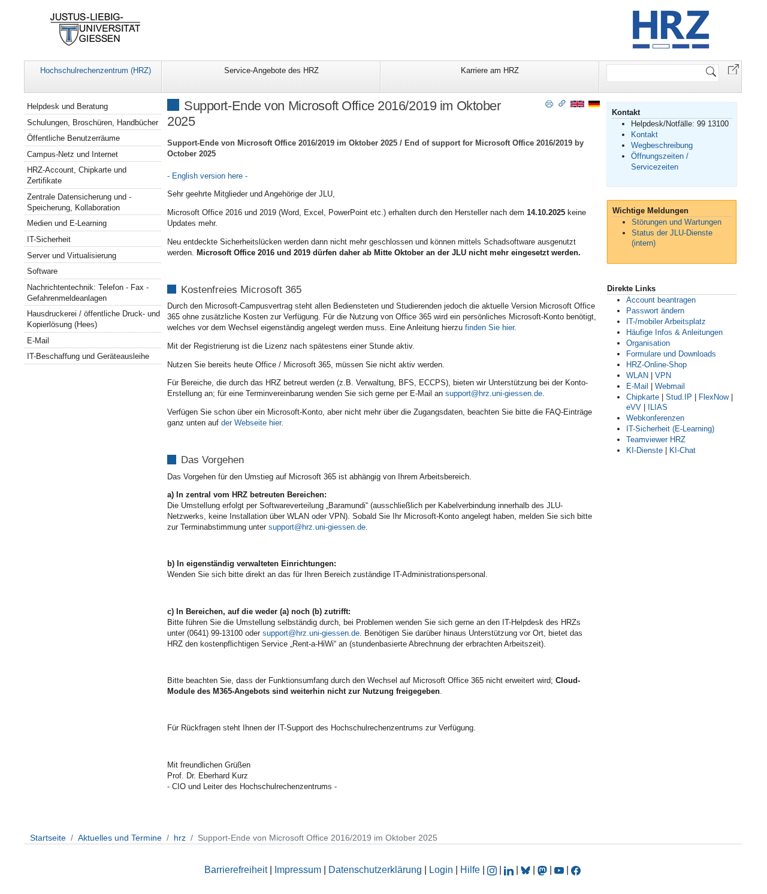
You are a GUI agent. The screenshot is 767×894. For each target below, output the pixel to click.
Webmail (670, 386)
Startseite (48, 837)
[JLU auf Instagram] (493, 870)
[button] (733, 68)
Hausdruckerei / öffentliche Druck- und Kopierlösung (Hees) (93, 319)
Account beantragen (661, 299)
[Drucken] (549, 103)
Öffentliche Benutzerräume (73, 138)
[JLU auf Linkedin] (510, 870)
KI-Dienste (644, 450)
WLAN (637, 375)
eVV (633, 407)
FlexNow (714, 396)
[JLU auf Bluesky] (527, 870)
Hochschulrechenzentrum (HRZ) (95, 70)
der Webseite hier (251, 422)
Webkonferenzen (655, 417)
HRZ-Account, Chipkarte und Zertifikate (76, 175)
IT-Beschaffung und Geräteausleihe (88, 356)
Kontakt (644, 134)
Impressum (297, 870)
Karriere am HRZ (490, 70)
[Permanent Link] (562, 103)
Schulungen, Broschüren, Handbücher (92, 122)
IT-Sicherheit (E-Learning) (670, 428)
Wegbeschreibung (662, 145)
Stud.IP (679, 396)
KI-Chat (682, 450)
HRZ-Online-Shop (656, 364)
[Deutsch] (594, 103)
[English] (577, 103)
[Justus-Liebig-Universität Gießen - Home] (95, 29)
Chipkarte (642, 396)
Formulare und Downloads (671, 353)
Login (442, 870)
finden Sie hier (489, 327)
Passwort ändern (655, 310)
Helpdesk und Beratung (67, 106)
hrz (180, 837)
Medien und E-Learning (67, 223)
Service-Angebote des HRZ (271, 70)
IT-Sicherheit (49, 239)
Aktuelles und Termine (120, 837)
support (458, 393)
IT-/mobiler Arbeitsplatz (666, 321)
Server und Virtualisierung (71, 255)
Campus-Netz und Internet (72, 154)
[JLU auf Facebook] (576, 870)
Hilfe (470, 870)
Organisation (648, 343)
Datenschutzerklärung (375, 870)
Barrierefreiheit (235, 870)
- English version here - (207, 175)
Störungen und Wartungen (676, 222)
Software (42, 271)
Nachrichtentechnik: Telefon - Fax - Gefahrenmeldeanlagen (88, 293)
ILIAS (658, 407)
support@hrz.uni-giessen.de (317, 526)
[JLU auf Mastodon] (543, 870)
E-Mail (38, 340)
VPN (663, 375)
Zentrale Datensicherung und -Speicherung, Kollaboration (79, 202)
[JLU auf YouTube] (559, 870)
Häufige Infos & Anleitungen (674, 332)
